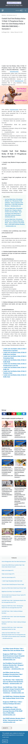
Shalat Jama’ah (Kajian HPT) (8, 574)
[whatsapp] (18, 413)
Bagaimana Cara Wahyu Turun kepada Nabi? (11, 591)
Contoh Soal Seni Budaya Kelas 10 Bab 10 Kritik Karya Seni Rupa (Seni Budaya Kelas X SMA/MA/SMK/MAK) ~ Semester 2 (7, 541)
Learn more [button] (5, 737)
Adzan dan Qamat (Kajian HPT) (8, 577)
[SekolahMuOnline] (14, 3)
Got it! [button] (5, 741)
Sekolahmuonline (14, 71)
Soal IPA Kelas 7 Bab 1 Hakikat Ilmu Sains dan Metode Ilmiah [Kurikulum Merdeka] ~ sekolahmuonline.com (13, 681)
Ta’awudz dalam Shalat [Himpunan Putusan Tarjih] (13, 584)
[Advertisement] (14, 49)
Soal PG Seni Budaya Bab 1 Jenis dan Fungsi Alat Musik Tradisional (20, 538)
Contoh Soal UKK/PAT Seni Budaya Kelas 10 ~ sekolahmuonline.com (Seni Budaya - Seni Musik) (7, 520)
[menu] (3, 10)
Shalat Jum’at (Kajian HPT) (8, 570)
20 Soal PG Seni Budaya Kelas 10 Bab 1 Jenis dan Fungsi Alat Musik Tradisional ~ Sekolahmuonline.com (20, 451)
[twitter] (9, 413)
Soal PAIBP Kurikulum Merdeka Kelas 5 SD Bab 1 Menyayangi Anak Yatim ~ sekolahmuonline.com (14, 720)
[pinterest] (14, 413)
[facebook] (4, 413)
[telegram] (23, 413)
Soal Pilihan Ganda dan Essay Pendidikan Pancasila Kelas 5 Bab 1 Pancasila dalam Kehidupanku (13, 674)
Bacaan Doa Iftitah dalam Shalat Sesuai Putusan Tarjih (14, 588)
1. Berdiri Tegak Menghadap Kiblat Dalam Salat (12, 581)
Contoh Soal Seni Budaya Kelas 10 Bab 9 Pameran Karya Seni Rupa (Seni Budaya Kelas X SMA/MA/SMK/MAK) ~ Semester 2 (20, 472)
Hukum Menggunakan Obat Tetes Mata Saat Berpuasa (14, 561)
